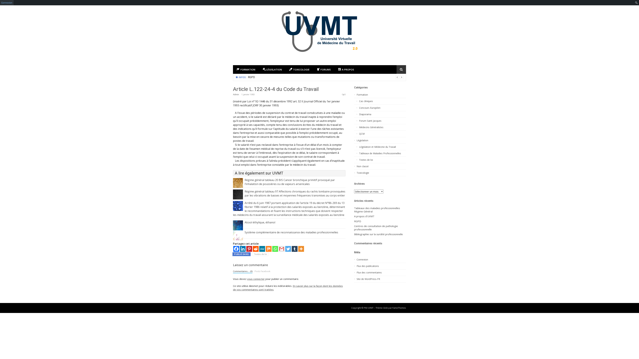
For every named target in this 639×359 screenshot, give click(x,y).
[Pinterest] (249, 249)
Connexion (6, 2)
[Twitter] (288, 249)
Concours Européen (369, 107)
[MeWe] (262, 249)
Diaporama (365, 114)
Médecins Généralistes (371, 127)
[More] (301, 249)
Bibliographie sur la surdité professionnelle (378, 234)
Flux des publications (368, 266)
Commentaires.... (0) (242, 271)
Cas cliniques (366, 101)
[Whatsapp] (275, 249)
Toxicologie (363, 172)
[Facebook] (236, 249)
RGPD (251, 77)
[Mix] (269, 249)
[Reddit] (256, 249)
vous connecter (256, 279)
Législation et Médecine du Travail (377, 146)
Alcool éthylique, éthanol (260, 222)
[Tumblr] (295, 249)
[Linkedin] (243, 249)
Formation (362, 94)
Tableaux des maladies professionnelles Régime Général (377, 210)
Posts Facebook (262, 271)
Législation (362, 140)
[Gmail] (282, 249)
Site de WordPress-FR (368, 279)
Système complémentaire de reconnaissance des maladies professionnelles (291, 232)
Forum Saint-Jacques (370, 120)
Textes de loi (260, 254)
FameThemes (399, 307)
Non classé (363, 166)
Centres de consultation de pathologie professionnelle (376, 228)
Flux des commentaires (369, 272)
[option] (325, 77)
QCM (362, 133)
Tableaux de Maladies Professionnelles (380, 153)
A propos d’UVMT (364, 216)
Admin (236, 94)
